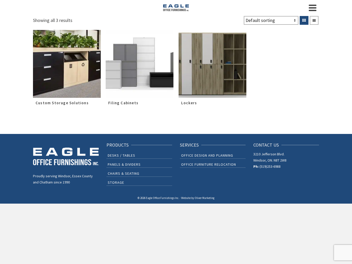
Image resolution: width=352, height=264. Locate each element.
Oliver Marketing (204, 198)
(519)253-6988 (270, 166)
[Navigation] (312, 7)
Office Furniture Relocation (208, 164)
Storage (116, 182)
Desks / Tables (121, 155)
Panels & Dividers (124, 164)
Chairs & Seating (123, 173)
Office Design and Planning (207, 155)
